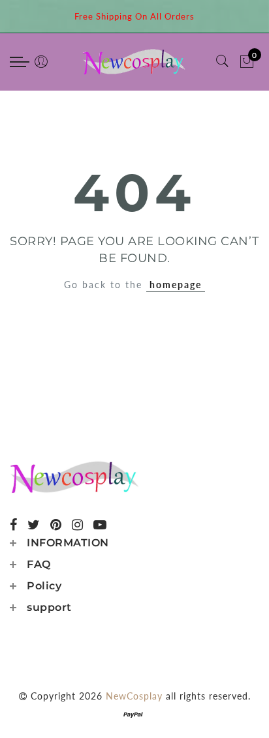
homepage (176, 284)
